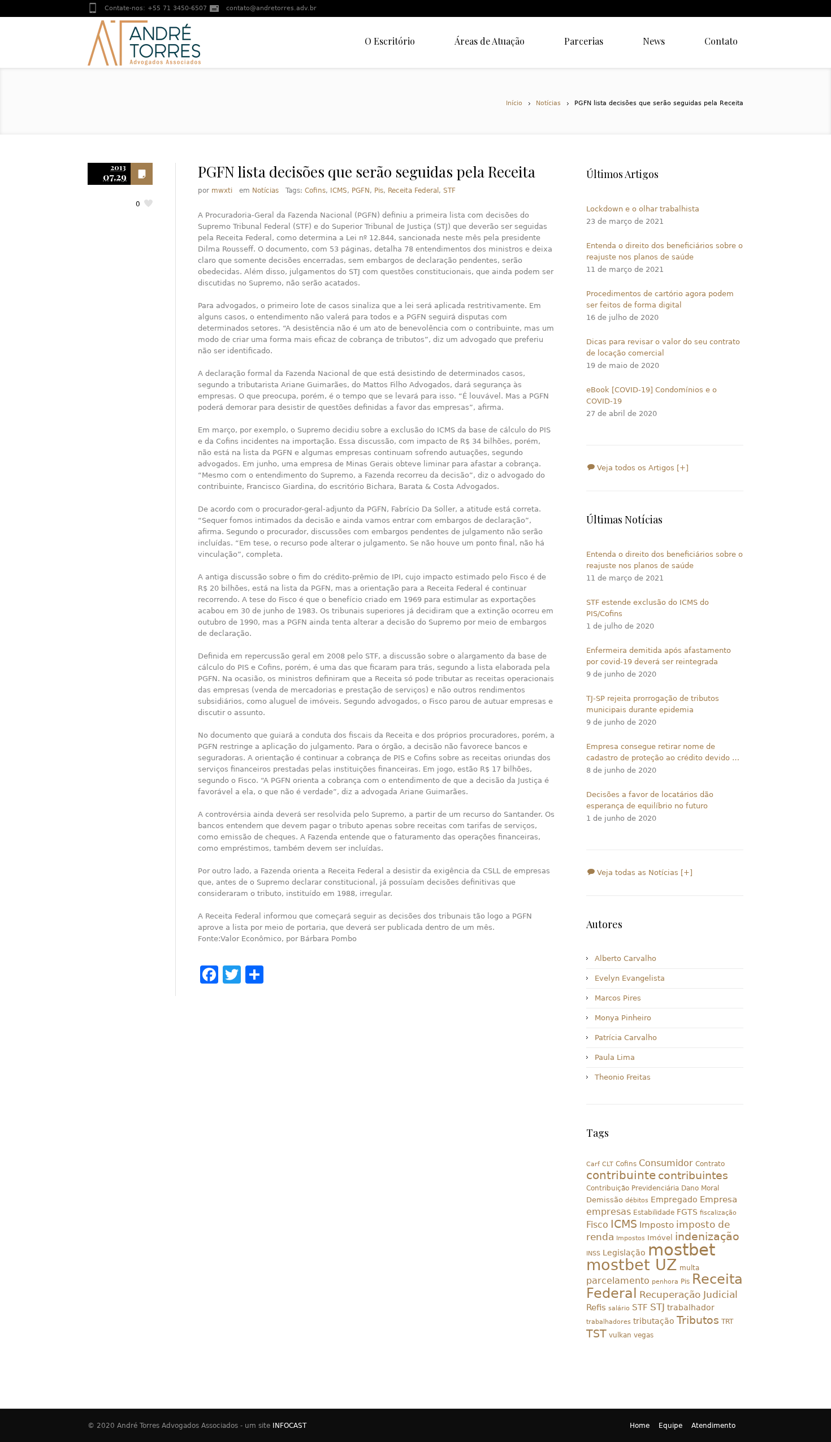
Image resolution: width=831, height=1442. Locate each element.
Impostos (630, 1238)
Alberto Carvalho (625, 958)
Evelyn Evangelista (630, 978)
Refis (596, 1307)
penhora (665, 1281)
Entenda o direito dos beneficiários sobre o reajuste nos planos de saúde (664, 251)
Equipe (670, 1426)
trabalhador (691, 1307)
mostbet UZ (631, 1265)
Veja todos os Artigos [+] (642, 468)
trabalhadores (608, 1322)
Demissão (604, 1200)
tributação (653, 1321)
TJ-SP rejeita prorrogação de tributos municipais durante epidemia (652, 704)
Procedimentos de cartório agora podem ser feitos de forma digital (660, 299)
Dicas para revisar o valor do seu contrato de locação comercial (663, 347)
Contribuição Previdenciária (632, 1188)
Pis (378, 190)
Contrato (710, 1164)
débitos (636, 1200)
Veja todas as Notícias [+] (643, 872)
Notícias (548, 103)
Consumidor (666, 1163)
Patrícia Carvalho (626, 1037)
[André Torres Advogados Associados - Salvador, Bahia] (144, 42)
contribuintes (693, 1175)
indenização (707, 1236)
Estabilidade (653, 1212)
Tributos (698, 1320)
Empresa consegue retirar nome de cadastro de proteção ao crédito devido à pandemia (661, 753)
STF (449, 190)
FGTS (687, 1211)
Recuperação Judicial (688, 1294)
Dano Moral (700, 1188)
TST (596, 1333)
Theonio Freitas (623, 1077)
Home (640, 1426)
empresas (608, 1211)
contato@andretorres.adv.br (271, 8)
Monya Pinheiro (623, 1018)
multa (689, 1268)
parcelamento (618, 1280)
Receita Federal (413, 190)
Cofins (315, 190)
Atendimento (713, 1426)
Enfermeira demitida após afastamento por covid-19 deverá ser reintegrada (658, 656)
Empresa (718, 1199)
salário (619, 1308)
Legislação (624, 1252)
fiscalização (718, 1212)
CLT (607, 1164)
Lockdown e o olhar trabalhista (642, 209)
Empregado (674, 1199)
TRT (727, 1322)
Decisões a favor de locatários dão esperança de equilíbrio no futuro (649, 800)
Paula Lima (615, 1057)
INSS (593, 1253)
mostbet (681, 1249)
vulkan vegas (631, 1335)
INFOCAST (289, 1426)
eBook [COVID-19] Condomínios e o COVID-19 (651, 395)
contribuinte (621, 1175)
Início (514, 103)
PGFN (361, 190)
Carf (593, 1164)
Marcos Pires (618, 998)
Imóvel (660, 1237)
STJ (657, 1307)
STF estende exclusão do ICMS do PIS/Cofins (647, 608)
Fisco (597, 1224)
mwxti (221, 190)
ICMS (338, 190)
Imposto (656, 1225)
